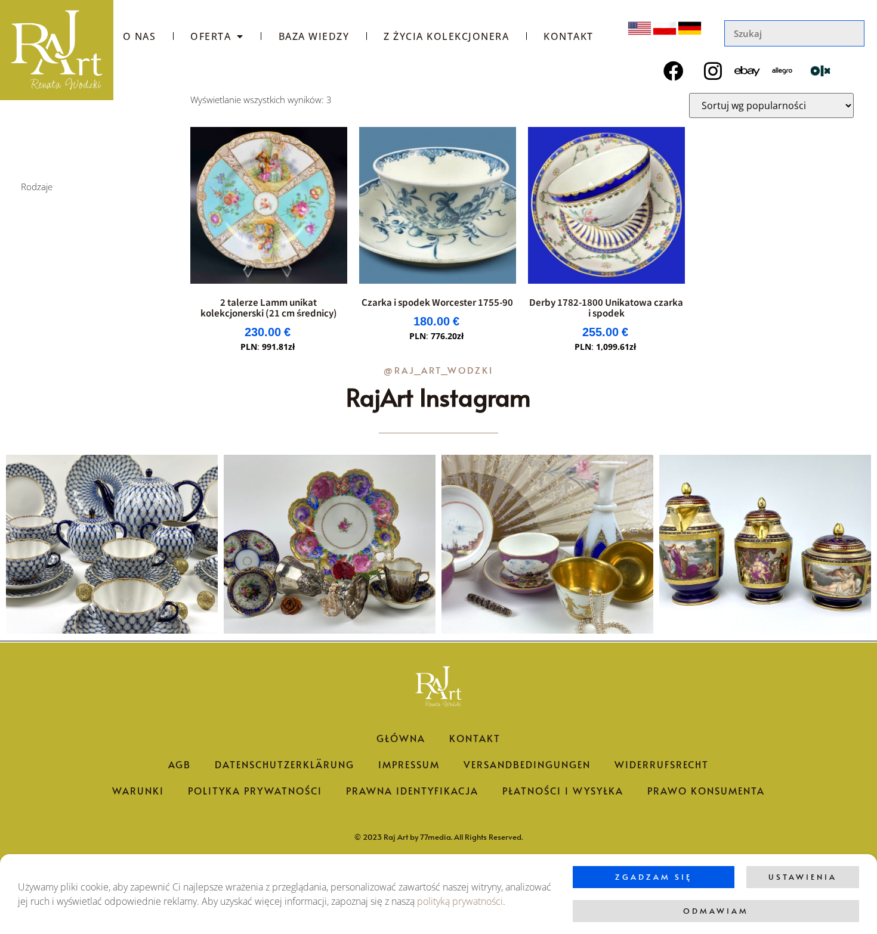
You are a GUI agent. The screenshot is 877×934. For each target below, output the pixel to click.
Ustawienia (802, 876)
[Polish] (665, 28)
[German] (690, 28)
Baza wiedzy (314, 36)
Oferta (210, 36)
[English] (639, 28)
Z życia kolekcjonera (446, 36)
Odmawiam (716, 910)
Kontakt (569, 36)
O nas (139, 36)
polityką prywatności (460, 901)
